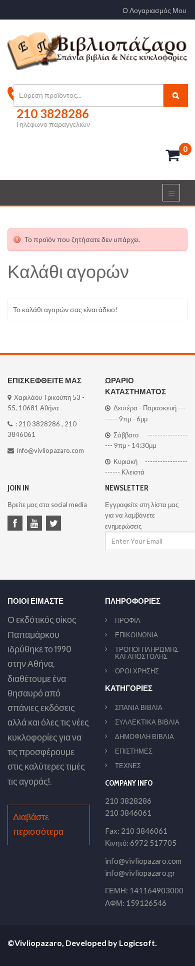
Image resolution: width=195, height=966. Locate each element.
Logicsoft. (138, 942)
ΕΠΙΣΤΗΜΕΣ (133, 751)
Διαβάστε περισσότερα (38, 824)
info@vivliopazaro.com (50, 450)
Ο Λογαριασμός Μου (154, 10)
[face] (17, 524)
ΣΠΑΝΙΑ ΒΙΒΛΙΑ (138, 707)
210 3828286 (39, 424)
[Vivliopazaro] (98, 50)
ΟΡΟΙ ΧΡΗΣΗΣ (137, 671)
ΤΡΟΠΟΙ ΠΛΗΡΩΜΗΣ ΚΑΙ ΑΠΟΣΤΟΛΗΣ (146, 652)
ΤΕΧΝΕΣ (128, 766)
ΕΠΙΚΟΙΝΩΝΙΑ (136, 635)
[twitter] (55, 524)
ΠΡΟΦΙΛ (127, 620)
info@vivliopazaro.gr (140, 872)
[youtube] (36, 524)
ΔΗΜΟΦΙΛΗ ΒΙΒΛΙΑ (144, 737)
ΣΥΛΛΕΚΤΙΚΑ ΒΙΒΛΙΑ (147, 722)
